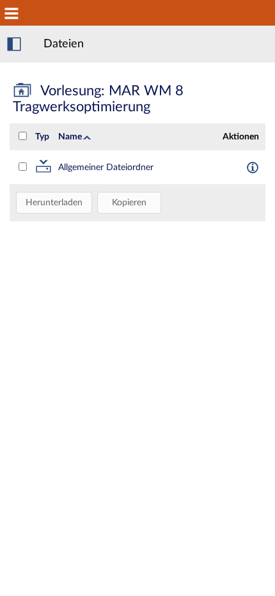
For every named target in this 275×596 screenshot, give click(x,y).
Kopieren (129, 202)
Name (70, 136)
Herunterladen (54, 202)
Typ (42, 136)
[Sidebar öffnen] (14, 44)
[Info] (252, 166)
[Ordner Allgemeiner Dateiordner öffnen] (43, 170)
